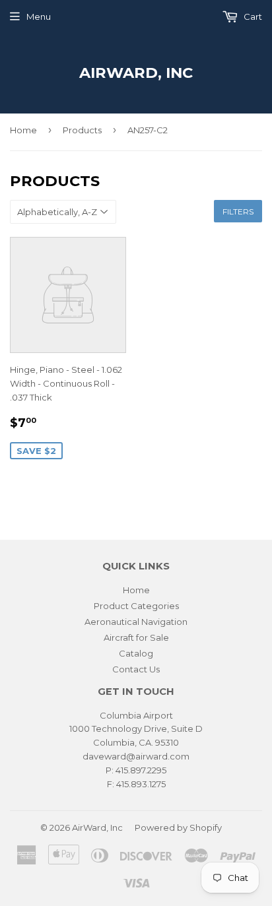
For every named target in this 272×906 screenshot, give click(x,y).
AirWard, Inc (136, 72)
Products (82, 130)
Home (23, 130)
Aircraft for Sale (136, 637)
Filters (238, 211)
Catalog (136, 653)
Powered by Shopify (178, 827)
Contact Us (136, 669)
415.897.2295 (141, 770)
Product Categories (136, 605)
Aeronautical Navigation (136, 621)
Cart (252, 16)
